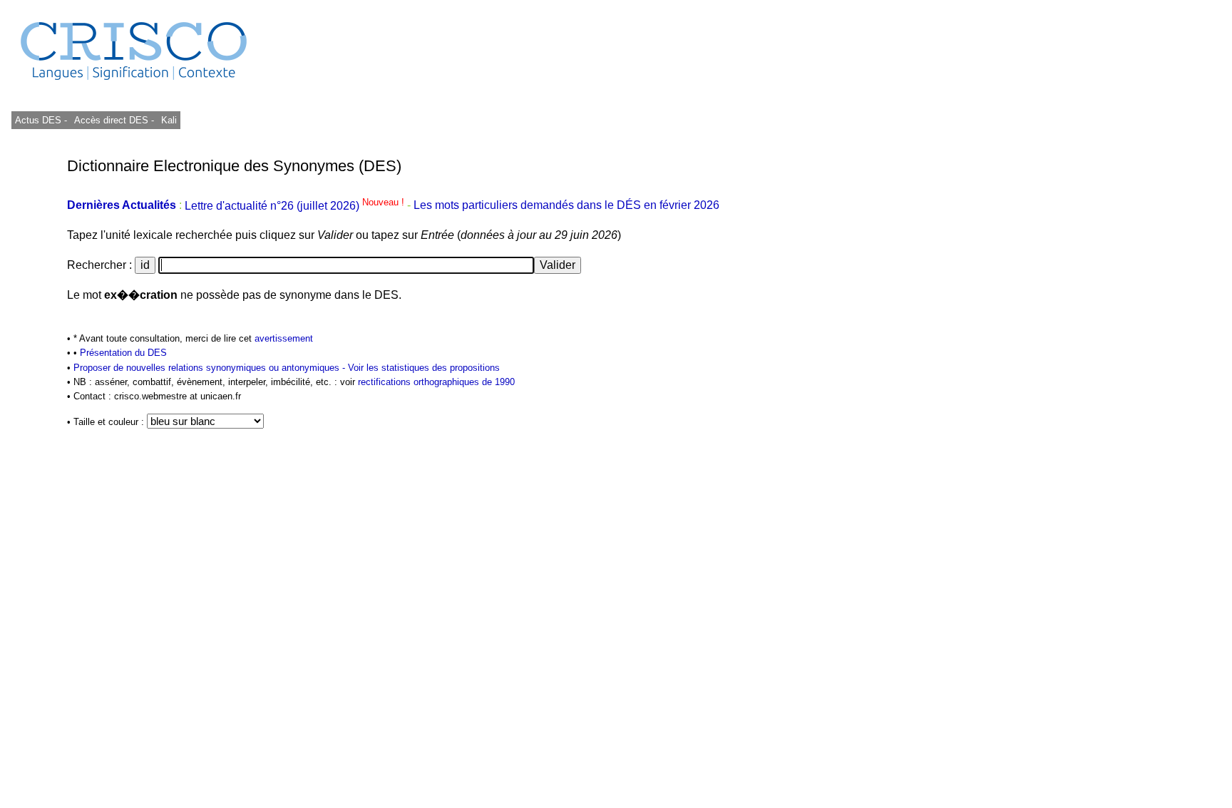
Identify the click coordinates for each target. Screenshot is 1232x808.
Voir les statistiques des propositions (424, 367)
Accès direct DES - (114, 120)
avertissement (284, 338)
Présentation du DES (123, 352)
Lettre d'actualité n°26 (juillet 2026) (296, 206)
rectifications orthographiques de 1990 (436, 382)
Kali (169, 120)
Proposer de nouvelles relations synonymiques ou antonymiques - (210, 367)
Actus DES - (41, 120)
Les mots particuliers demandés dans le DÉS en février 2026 (566, 206)
